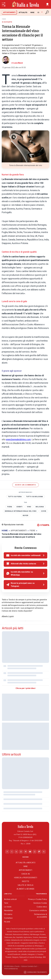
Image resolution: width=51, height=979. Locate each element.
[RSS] (44, 852)
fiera (9, 507)
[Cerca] (47, 12)
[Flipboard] (39, 852)
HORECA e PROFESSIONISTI (25, 877)
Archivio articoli (10, 899)
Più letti (7, 922)
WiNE (32, 12)
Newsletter (8, 910)
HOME (5, 530)
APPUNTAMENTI (9, 12)
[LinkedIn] (16, 852)
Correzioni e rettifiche (38, 910)
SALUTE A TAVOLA (25, 885)
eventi (20, 507)
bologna (40, 507)
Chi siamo (8, 914)
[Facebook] (7, 852)
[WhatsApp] (35, 852)
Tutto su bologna (34, 497)
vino (29, 507)
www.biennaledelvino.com (18, 439)
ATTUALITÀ (23, 12)
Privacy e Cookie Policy (37, 899)
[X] (12, 852)
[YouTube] (30, 852)
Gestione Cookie (40, 903)
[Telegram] (25, 852)
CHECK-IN (25, 874)
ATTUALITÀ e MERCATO (25, 862)
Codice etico (42, 907)
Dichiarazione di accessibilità (40, 915)
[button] (47, 4)
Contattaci (8, 918)
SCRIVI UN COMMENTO (25, 485)
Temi (6, 903)
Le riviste (7, 907)
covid (43, 511)
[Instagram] (21, 852)
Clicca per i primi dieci (25, 688)
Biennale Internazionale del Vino (21, 511)
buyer (25, 515)
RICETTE (25, 881)
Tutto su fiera (15, 497)
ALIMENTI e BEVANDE (25, 889)
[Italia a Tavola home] (25, 826)
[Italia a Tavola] (25, 4)
